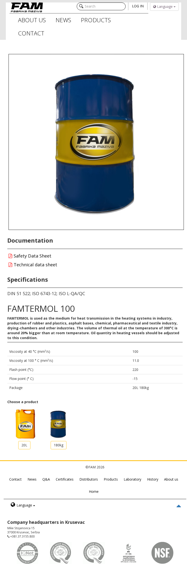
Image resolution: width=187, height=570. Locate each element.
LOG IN (138, 6)
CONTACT (31, 33)
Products (111, 479)
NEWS (63, 20)
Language (165, 6)
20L (24, 445)
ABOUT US (32, 20)
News (32, 479)
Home (94, 491)
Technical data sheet (34, 265)
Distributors (88, 479)
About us (171, 479)
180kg (58, 445)
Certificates (65, 479)
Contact (15, 479)
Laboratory (132, 479)
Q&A (46, 479)
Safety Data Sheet (31, 256)
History (152, 479)
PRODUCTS (96, 20)
